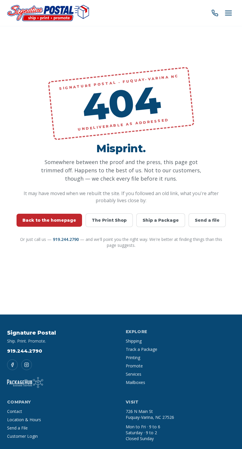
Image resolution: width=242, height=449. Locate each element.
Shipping (134, 341)
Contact (14, 411)
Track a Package (141, 349)
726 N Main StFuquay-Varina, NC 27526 (150, 414)
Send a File (17, 428)
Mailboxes (135, 382)
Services (133, 374)
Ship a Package (161, 220)
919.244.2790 (66, 239)
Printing (133, 357)
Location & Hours (24, 419)
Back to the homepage (49, 220)
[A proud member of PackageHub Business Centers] (25, 382)
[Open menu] (228, 13)
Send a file (207, 220)
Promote (134, 366)
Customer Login (22, 436)
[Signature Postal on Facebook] (12, 364)
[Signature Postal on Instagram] (26, 364)
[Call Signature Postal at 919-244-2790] (215, 13)
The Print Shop (109, 220)
